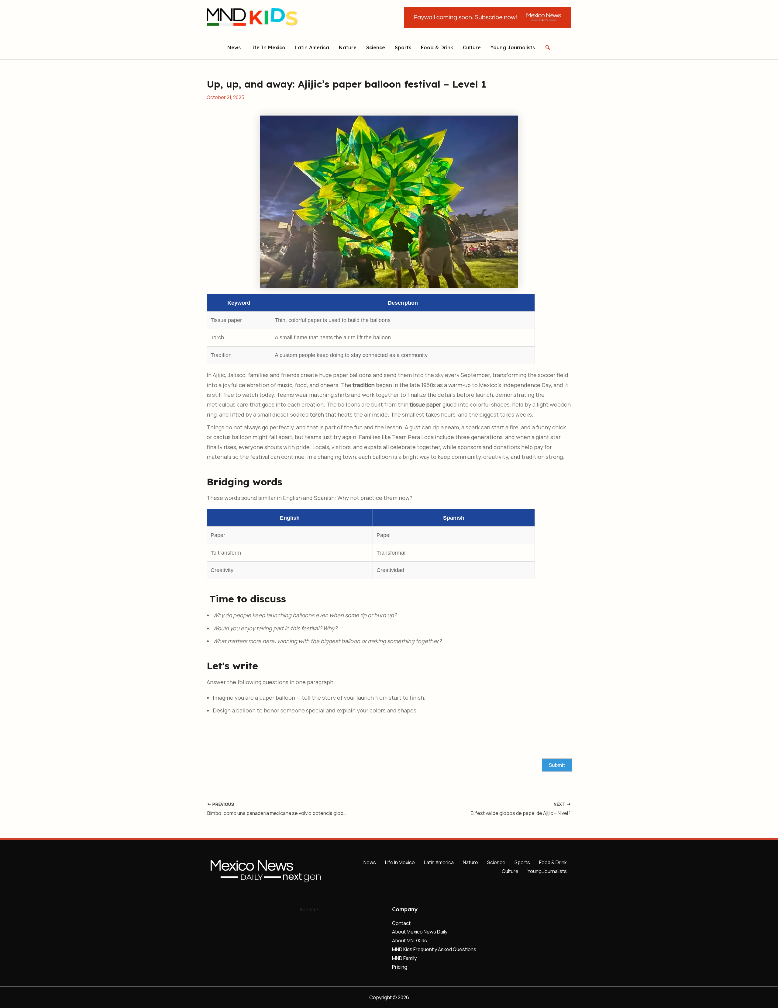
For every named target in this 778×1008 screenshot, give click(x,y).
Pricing (399, 967)
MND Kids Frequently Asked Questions (434, 949)
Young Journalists (513, 47)
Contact (401, 923)
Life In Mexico (267, 47)
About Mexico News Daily (419, 931)
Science (375, 47)
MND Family (404, 958)
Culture (472, 47)
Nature (347, 47)
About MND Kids (409, 940)
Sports (403, 47)
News (234, 47)
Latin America (312, 47)
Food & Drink (437, 47)
